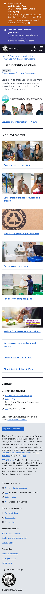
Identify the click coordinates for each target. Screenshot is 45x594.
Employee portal (9, 558)
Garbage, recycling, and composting (19, 59)
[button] (34, 48)
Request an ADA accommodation (16, 452)
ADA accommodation (11, 533)
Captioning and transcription (14, 538)
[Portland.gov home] (11, 48)
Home (4, 56)
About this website (10, 553)
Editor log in (7, 563)
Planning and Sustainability (21, 56)
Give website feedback (17, 419)
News (34, 121)
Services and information (14, 121)
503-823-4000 (8, 460)
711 (24, 455)
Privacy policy (7, 542)
